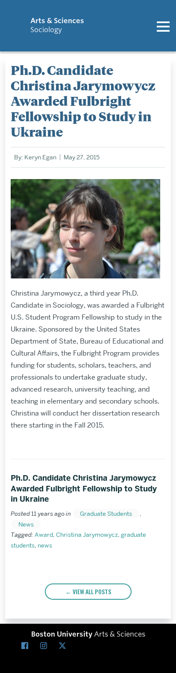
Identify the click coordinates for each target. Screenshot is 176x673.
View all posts (92, 591)
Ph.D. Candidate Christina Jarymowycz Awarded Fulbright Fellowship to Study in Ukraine (84, 488)
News (26, 524)
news (45, 545)
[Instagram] (45, 646)
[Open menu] (163, 26)
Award (44, 534)
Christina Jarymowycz (87, 534)
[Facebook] (26, 646)
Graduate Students (106, 513)
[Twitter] (64, 646)
